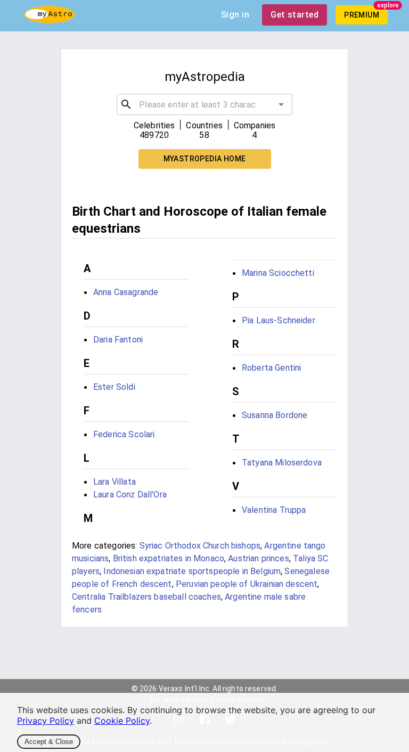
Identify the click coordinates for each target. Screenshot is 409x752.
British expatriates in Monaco (168, 558)
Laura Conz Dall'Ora (130, 494)
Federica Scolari (123, 434)
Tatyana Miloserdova (282, 462)
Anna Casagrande (125, 292)
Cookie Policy (122, 720)
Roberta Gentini (271, 368)
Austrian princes (258, 558)
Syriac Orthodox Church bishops (200, 546)
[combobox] (204, 104)
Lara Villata (114, 482)
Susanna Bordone (274, 415)
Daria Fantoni (118, 339)
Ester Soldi (114, 387)
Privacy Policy (45, 720)
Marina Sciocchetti (278, 273)
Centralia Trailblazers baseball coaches (146, 597)
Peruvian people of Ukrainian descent (246, 584)
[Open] (281, 104)
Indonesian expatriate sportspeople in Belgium (192, 571)
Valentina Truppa (274, 510)
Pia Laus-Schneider (278, 320)
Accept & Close (48, 742)
